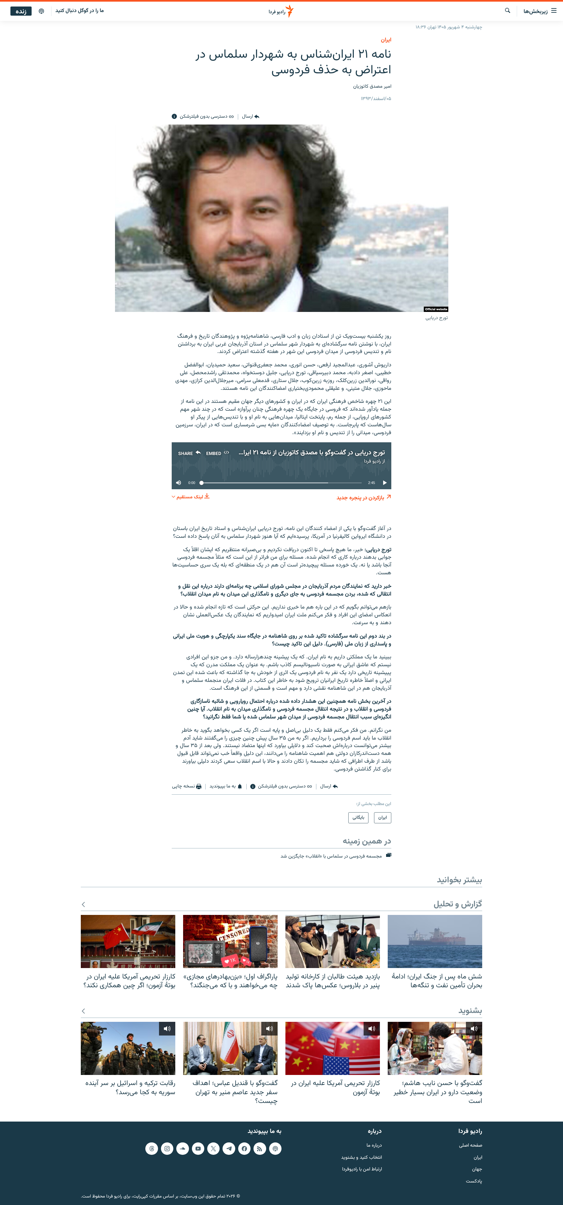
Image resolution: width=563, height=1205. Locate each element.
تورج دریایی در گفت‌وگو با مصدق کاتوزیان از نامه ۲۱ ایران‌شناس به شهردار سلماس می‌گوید (268, 453)
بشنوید (470, 1011)
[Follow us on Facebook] (244, 1148)
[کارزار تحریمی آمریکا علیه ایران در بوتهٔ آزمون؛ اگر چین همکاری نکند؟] (128, 941)
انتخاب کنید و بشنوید (361, 1157)
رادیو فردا (372, 461)
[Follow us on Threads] (151, 1148)
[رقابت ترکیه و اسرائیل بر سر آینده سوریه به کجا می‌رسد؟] (128, 1048)
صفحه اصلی (470, 1145)
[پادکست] (41, 11)
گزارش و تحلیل (458, 905)
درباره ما (374, 1145)
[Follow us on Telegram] (229, 1148)
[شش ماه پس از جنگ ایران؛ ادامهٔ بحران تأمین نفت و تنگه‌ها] (435, 941)
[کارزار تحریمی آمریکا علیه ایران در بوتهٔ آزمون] (332, 1048)
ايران (386, 40)
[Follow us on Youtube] (198, 1148)
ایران (478, 1157)
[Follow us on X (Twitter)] (213, 1148)
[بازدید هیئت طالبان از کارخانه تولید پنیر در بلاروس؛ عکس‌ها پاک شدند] (332, 941)
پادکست (474, 1181)
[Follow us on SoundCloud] (182, 1148)
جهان (477, 1169)
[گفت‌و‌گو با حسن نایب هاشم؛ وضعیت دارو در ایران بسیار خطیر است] (435, 1048)
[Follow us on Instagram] (167, 1148)
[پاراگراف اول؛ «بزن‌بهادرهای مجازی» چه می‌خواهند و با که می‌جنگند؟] (230, 941)
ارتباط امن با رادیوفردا (362, 1169)
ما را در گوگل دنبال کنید (79, 11)
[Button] (250, 117)
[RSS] (259, 1148)
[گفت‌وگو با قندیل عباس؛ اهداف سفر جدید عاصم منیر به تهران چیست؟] (230, 1048)
